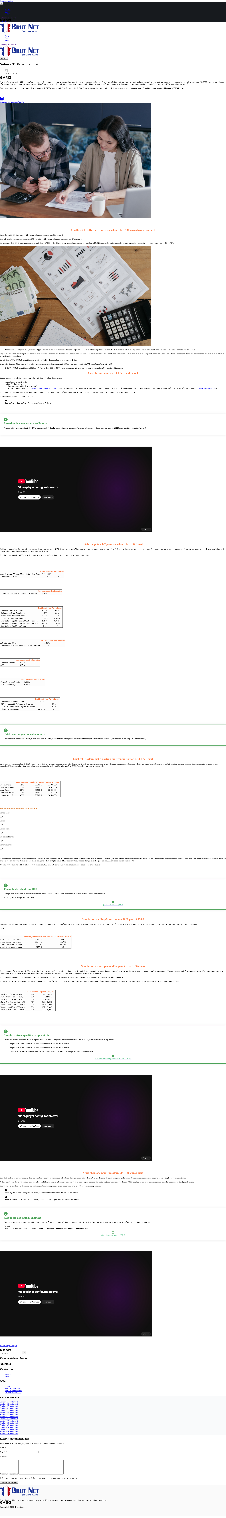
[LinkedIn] (9, 78)
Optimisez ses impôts (8, 18)
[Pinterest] (7, 78)
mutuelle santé (37, 388)
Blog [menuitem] (6, 38)
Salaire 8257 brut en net (9, 1406)
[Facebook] (1, 21)
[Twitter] (4, 21)
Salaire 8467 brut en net (9, 1419)
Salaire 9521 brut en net (9, 1402)
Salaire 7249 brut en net (9, 1412)
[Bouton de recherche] (24, 1353)
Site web (3, 1456)
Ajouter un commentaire (9, 1474)
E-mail (3, 1452)
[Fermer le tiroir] (1, 3)
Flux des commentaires (13, 1391)
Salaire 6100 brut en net (9, 1421)
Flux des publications (12, 1389)
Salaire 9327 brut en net (9, 1410)
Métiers (7, 14)
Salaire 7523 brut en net (9, 1423)
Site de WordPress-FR (13, 1393)
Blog (6, 12)
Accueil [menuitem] (7, 36)
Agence (7, 1374)
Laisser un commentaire (9, 1482)
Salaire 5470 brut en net (9, 1427)
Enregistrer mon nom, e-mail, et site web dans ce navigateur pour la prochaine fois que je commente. (39, 1478)
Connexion (9, 1386)
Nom (3, 1448)
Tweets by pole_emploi (8, 1346)
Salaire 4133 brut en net (9, 1404)
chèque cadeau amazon (206, 388)
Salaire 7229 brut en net (9, 1434)
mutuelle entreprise (51, 388)
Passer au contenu (6, 1)
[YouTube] (9, 21)
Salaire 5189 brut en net (9, 1408)
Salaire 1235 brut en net (9, 1429)
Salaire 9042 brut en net (9, 1425)
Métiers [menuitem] (7, 40)
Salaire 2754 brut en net (9, 1415)
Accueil (7, 10)
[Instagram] (7, 21)
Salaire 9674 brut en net (9, 1417)
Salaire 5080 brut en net (9, 1431)
